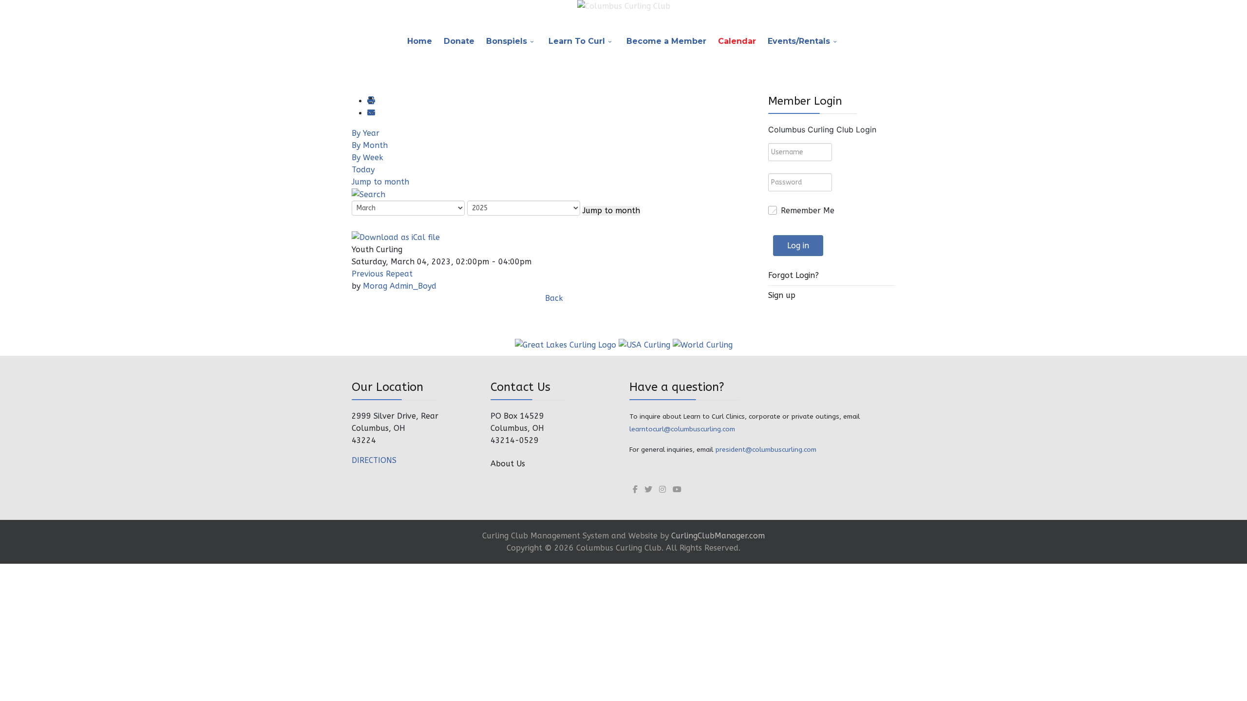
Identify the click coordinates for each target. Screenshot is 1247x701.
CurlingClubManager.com (718, 535)
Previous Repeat (382, 273)
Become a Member (666, 41)
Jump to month (380, 181)
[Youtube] (677, 489)
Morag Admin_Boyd (399, 286)
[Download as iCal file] (396, 236)
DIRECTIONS (374, 460)
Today (363, 169)
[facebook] (635, 489)
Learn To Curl (576, 41)
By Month (370, 145)
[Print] (370, 101)
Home (419, 41)
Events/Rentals (799, 41)
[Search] (368, 194)
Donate (459, 41)
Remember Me (807, 210)
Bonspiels (506, 41)
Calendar (737, 41)
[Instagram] (662, 489)
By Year (365, 133)
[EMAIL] (370, 113)
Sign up (781, 295)
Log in (798, 245)
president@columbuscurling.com (765, 449)
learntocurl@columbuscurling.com (682, 429)
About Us (508, 463)
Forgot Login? (793, 275)
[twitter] (648, 489)
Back (554, 298)
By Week (367, 157)
